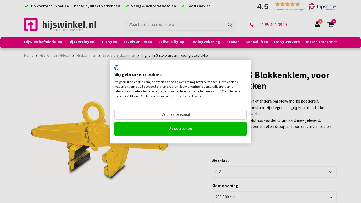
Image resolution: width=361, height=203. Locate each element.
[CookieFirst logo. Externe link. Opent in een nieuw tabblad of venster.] (116, 67)
